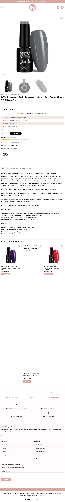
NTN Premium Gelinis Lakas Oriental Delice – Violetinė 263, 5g (10, 268)
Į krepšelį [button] (6, 274)
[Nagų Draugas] (32, 7)
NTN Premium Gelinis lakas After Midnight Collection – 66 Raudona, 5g (53, 268)
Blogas (37, 458)
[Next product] (2, 106)
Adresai (5, 451)
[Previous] (4, 46)
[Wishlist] (58, 7)
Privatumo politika (40, 451)
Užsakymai (6, 448)
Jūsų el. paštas (5, 471)
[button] (2, 7)
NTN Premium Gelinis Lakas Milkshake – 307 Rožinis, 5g (31, 374)
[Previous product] (6, 106)
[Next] (60, 46)
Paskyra (5, 444)
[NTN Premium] (5, 155)
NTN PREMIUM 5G (14, 94)
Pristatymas (38, 444)
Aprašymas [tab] (5, 169)
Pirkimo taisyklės (40, 448)
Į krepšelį (16, 133)
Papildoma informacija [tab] (18, 169)
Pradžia (4, 94)
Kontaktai (38, 455)
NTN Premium (12, 148)
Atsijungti (6, 455)
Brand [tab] (29, 169)
